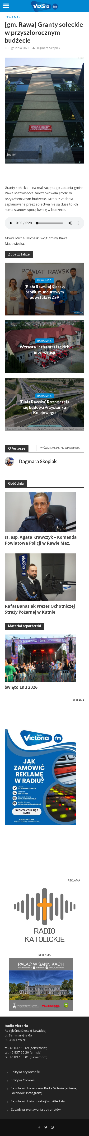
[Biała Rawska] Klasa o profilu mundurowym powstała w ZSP (44, 292)
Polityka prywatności (25, 1072)
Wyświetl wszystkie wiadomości (60, 447)
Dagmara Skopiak (48, 48)
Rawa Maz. (13, 17)
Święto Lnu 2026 (21, 687)
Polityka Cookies (23, 1080)
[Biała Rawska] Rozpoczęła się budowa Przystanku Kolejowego (44, 407)
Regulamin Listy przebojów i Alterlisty (38, 1101)
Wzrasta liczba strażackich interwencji (44, 349)
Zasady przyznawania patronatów (36, 1109)
